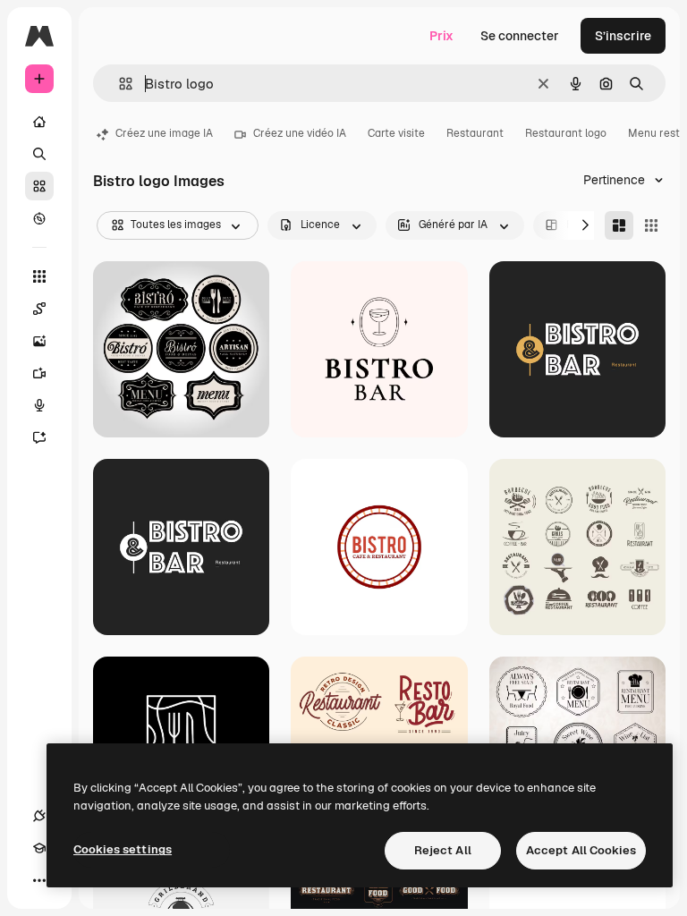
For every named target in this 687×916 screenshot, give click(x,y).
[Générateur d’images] (39, 341)
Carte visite (396, 133)
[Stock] (39, 186)
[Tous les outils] (39, 276)
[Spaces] (39, 308)
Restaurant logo (565, 133)
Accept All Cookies (581, 850)
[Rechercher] (39, 154)
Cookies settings (122, 849)
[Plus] (39, 880)
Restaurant (475, 133)
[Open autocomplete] (118, 83)
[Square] (651, 225)
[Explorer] (39, 218)
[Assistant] (39, 437)
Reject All (442, 850)
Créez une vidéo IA (299, 133)
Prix (441, 36)
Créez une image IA (164, 133)
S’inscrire (623, 36)
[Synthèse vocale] (39, 405)
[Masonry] (619, 225)
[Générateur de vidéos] (39, 373)
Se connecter (519, 36)
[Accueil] (39, 121)
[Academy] (39, 848)
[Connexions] (39, 816)
